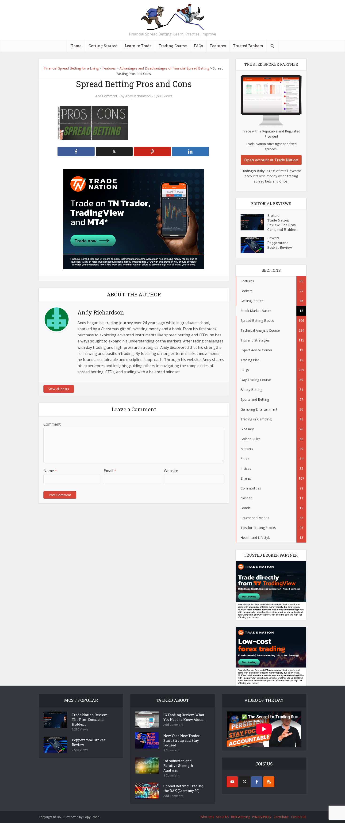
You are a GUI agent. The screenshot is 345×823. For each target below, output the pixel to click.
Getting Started (103, 45)
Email (110, 470)
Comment (52, 424)
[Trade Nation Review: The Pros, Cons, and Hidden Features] (254, 222)
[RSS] (268, 781)
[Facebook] (256, 781)
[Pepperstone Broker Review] (254, 245)
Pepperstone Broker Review (279, 245)
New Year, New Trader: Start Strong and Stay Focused (181, 740)
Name (50, 470)
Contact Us (298, 817)
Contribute (281, 817)
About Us (222, 817)
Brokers (273, 215)
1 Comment (171, 750)
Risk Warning (240, 817)
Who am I (207, 817)
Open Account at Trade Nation (271, 160)
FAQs (198, 45)
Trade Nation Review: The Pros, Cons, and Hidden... (283, 225)
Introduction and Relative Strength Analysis (178, 766)
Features (218, 45)
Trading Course (173, 45)
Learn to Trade (138, 45)
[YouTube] (232, 781)
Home (75, 45)
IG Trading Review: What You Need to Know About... (184, 717)
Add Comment (106, 96)
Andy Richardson (138, 96)
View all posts (58, 389)
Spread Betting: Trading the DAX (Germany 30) (183, 788)
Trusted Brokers (248, 45)
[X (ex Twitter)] (244, 781)
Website (171, 470)
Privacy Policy (261, 817)
